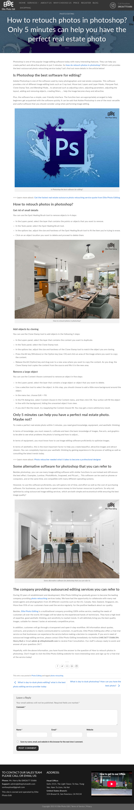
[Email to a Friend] (67, 666)
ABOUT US (46, 3)
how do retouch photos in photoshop (83, 65)
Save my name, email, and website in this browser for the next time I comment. (51, 742)
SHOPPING (25, 8)
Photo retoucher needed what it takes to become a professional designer (67, 460)
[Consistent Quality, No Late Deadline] (8, 5)
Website (89, 730)
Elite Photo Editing (29, 611)
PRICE (76, 3)
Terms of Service (78, 807)
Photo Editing (67, 14)
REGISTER (86, 3)
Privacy (89, 807)
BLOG (95, 3)
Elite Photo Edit (63, 807)
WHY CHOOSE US (62, 3)
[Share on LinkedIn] (76, 666)
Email (54, 730)
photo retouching (39, 598)
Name (19, 730)
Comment (21, 707)
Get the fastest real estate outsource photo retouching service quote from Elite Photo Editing (77, 198)
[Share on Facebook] (57, 666)
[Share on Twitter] (62, 666)
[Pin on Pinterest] (72, 666)
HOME (22, 3)
